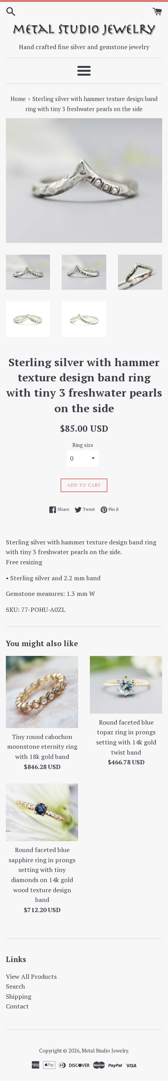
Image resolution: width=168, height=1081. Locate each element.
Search (15, 986)
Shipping (18, 996)
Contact (17, 1006)
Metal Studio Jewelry (105, 1050)
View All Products (31, 976)
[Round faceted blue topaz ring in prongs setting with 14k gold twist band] (126, 685)
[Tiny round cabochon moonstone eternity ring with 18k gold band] (42, 692)
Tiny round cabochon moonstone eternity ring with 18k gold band (42, 746)
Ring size (82, 445)
